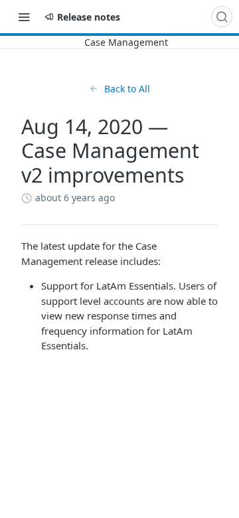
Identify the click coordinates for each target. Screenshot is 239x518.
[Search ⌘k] (221, 16)
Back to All (127, 88)
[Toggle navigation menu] (24, 16)
